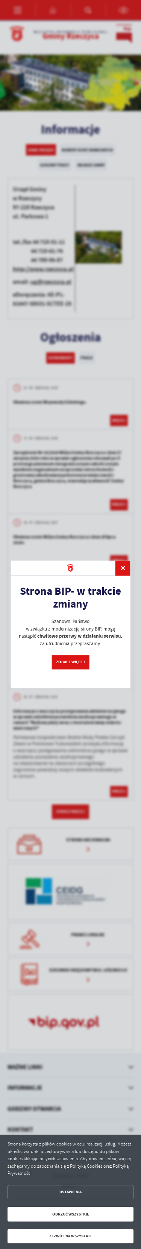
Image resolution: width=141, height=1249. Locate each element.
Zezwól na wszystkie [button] (70, 1236)
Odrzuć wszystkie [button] (70, 1214)
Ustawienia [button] (70, 1192)
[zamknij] (122, 568)
